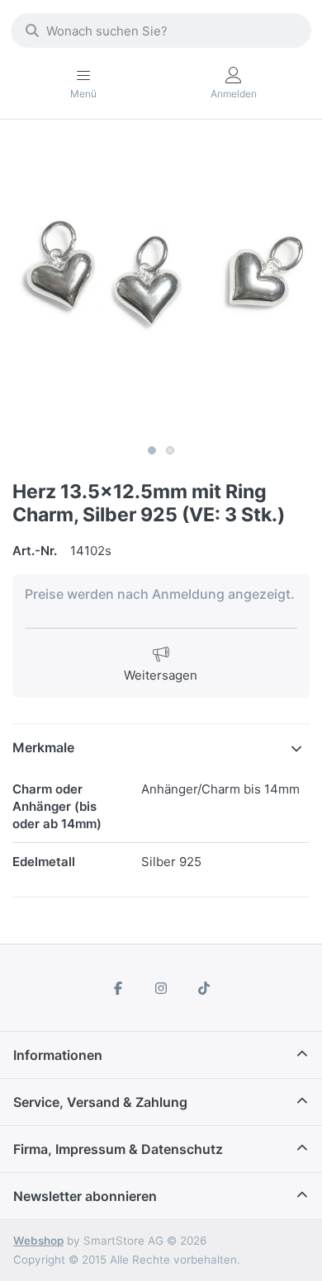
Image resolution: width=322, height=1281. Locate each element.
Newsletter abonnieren (85, 1196)
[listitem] (161, 287)
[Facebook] (119, 988)
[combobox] (161, 30)
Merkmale (43, 747)
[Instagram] (161, 988)
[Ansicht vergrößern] (161, 287)
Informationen (57, 1055)
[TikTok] (204, 988)
